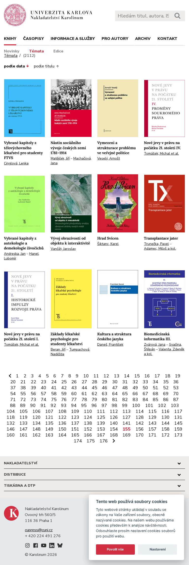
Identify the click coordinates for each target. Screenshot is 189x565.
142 (140, 423)
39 (33, 388)
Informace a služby (73, 38)
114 (140, 411)
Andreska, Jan (15, 253)
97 (104, 405)
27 (84, 382)
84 (145, 400)
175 (91, 441)
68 (155, 394)
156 (140, 429)
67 (145, 394)
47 (115, 388)
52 (166, 388)
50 (145, 388)
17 (157, 376)
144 (165, 423)
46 (104, 388)
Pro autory (115, 38)
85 (155, 400)
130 (165, 417)
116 (165, 411)
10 (86, 376)
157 (152, 429)
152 (88, 429)
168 (114, 435)
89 (23, 405)
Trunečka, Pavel (156, 244)
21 (23, 382)
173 (178, 435)
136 (62, 423)
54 (13, 394)
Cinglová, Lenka (16, 163)
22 (33, 382)
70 (176, 394)
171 (152, 435)
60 (74, 394)
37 (13, 388)
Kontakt (167, 38)
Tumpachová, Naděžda (70, 351)
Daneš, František (110, 344)
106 (36, 411)
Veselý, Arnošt (108, 158)
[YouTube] (43, 546)
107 (49, 411)
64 (115, 394)
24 (54, 382)
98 (114, 405)
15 (137, 376)
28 (94, 382)
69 (166, 394)
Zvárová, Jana (154, 344)
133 (23, 423)
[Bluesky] (60, 546)
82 (125, 400)
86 (166, 400)
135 (49, 423)
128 (140, 417)
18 (167, 376)
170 (140, 435)
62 (94, 394)
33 (145, 382)
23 (43, 382)
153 (101, 429)
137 (75, 423)
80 (104, 400)
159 (178, 429)
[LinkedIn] (51, 546)
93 (63, 405)
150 (62, 429)
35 (166, 382)
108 (62, 411)
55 (23, 394)
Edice (58, 51)
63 (104, 394)
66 (135, 394)
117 (178, 411)
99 (124, 405)
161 (23, 435)
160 (11, 435)
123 (75, 417)
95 (84, 405)
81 (115, 400)
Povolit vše (115, 549)
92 (53, 405)
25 (64, 382)
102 (162, 405)
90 (33, 405)
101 (149, 405)
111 (101, 411)
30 (115, 382)
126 (114, 417)
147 (23, 429)
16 (147, 376)
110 (88, 411)
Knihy (10, 38)
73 (33, 400)
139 (101, 423)
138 (88, 423)
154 (114, 429)
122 (62, 417)
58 (54, 394)
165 (75, 435)
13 (116, 376)
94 (74, 405)
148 (36, 429)
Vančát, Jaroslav (63, 248)
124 (88, 417)
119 (23, 417)
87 (176, 400)
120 (36, 417)
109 (75, 411)
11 (96, 376)
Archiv (143, 38)
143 (152, 423)
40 (43, 388)
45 (94, 388)
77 (74, 400)
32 (135, 382)
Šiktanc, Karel (108, 244)
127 (127, 417)
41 (54, 388)
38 (23, 388)
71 (13, 400)
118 (11, 417)
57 (43, 394)
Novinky (11, 51)
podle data (14, 66)
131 (178, 417)
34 (155, 382)
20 (13, 382)
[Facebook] (35, 546)
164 (62, 435)
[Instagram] (27, 546)
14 (126, 376)
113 (127, 411)
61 (84, 394)
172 (165, 435)
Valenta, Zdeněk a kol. (164, 351)
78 (84, 400)
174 (78, 441)
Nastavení (158, 549)
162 (36, 435)
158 (165, 429)
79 (94, 400)
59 (64, 394)
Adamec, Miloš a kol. (160, 248)
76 (64, 400)
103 (175, 405)
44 (84, 388)
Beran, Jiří (58, 349)
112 (114, 411)
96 (94, 405)
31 (125, 382)
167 (101, 435)
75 (54, 400)
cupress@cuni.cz (39, 530)
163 (49, 435)
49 (135, 388)
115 (152, 411)
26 (74, 382)
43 (74, 388)
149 (49, 429)
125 (101, 417)
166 (88, 435)
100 (136, 405)
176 (104, 441)
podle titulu (44, 66)
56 (33, 394)
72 (23, 400)
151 (75, 429)
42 (64, 388)
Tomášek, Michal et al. (161, 153)
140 (114, 423)
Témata (36, 51)
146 (11, 429)
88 (13, 405)
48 (125, 388)
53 (176, 388)
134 (36, 423)
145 (178, 423)
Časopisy (33, 38)
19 (177, 376)
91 (43, 405)
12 (106, 376)
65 (125, 394)
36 (176, 382)
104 (11, 411)
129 (152, 417)
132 (11, 423)
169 (127, 435)
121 (49, 417)
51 (155, 388)
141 (127, 423)
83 (135, 400)
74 (43, 400)
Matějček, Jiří (60, 158)
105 (23, 411)
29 (104, 382)
